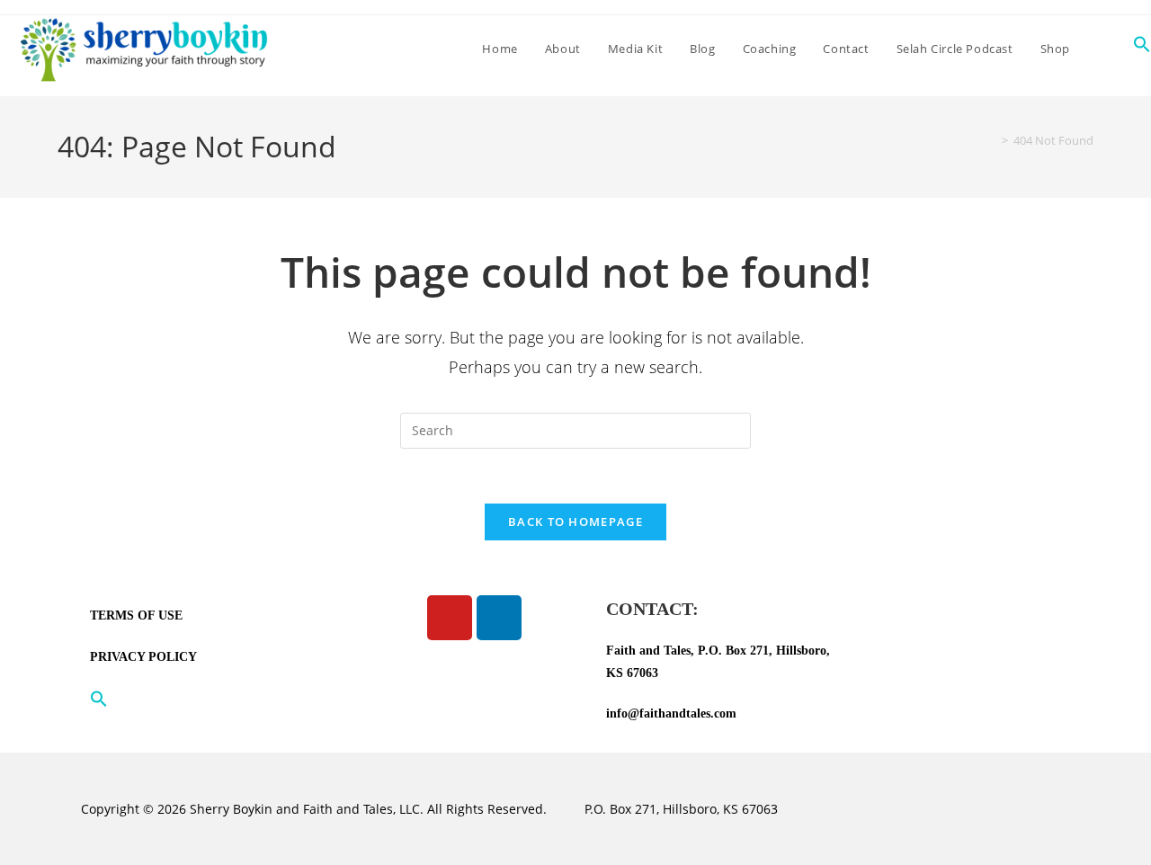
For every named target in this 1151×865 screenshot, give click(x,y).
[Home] (991, 140)
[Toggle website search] (1102, 48)
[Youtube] (449, 617)
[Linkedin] (499, 617)
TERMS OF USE (136, 615)
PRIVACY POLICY (143, 657)
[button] (207, 698)
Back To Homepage (575, 521)
